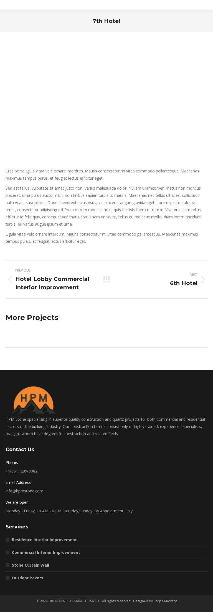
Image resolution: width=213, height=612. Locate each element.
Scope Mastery (165, 601)
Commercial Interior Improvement (46, 552)
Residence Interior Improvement (44, 539)
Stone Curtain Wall (30, 565)
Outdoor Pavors (27, 577)
